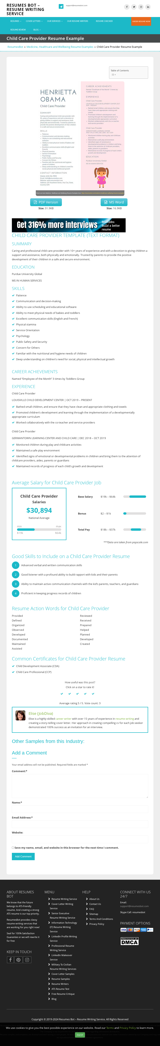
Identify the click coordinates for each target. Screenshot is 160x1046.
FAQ (91, 908)
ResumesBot (15, 47)
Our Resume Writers (77, 21)
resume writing (124, 718)
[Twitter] (134, 6)
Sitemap (93, 913)
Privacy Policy (96, 923)
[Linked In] (148, 6)
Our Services (53, 21)
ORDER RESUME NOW (141, 21)
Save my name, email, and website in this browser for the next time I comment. (67, 847)
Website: (17, 832)
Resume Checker (104, 21)
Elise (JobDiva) (41, 713)
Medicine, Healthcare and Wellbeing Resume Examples (60, 47)
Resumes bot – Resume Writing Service (25, 9)
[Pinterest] (18, 960)
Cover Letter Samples (63, 973)
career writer (63, 718)
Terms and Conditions (101, 918)
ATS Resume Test (60, 988)
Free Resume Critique (63, 993)
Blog (36, 30)
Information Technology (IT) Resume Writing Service (63, 927)
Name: (17, 802)
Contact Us (95, 903)
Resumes (14, 21)
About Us (94, 898)
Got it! (80, 1035)
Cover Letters (33, 21)
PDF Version (47, 202)
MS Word (115, 202)
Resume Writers (60, 983)
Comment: (19, 771)
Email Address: (22, 817)
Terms (110, 1028)
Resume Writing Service (64, 898)
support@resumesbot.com (76, 5)
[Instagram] (141, 6)
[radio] (64, 693)
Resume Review (18, 30)
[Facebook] (127, 6)
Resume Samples (61, 978)
